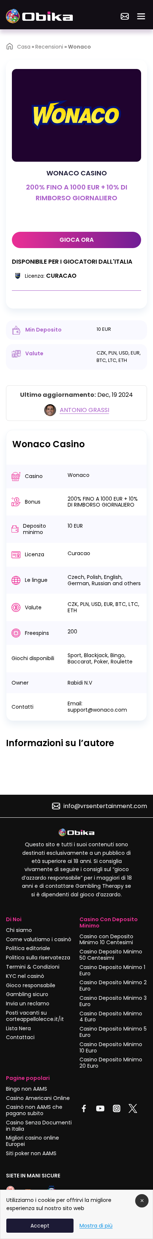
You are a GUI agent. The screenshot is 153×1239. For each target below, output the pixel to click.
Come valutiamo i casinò (38, 939)
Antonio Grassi (84, 410)
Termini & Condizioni (32, 967)
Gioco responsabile (30, 985)
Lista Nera (18, 1028)
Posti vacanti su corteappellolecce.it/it (35, 1016)
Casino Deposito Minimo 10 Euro (110, 1047)
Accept (39, 1225)
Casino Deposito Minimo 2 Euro (113, 985)
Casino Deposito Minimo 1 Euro (112, 970)
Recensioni (49, 46)
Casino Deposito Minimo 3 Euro (113, 1001)
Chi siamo (19, 930)
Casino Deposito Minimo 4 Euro (110, 1017)
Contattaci (20, 1037)
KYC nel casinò (25, 976)
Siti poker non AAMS (31, 1153)
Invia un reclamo (27, 1003)
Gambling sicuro (27, 994)
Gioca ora (76, 239)
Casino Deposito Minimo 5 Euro (113, 1032)
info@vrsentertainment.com (105, 806)
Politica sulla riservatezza (38, 957)
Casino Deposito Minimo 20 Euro (110, 1063)
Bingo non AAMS (26, 1089)
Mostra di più (96, 1225)
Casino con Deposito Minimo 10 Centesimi (106, 939)
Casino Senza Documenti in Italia (39, 1126)
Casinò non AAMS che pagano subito (34, 1110)
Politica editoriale (28, 948)
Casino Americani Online (38, 1098)
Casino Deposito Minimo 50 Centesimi (110, 955)
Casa (23, 46)
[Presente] (124, 16)
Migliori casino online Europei (32, 1141)
